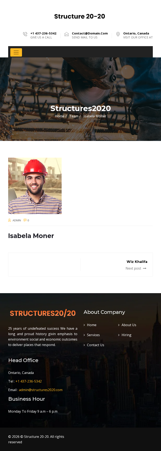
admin (17, 220)
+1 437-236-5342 (29, 381)
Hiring (126, 335)
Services (93, 335)
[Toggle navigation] (16, 52)
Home (59, 116)
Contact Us (95, 345)
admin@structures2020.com (40, 390)
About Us (129, 325)
